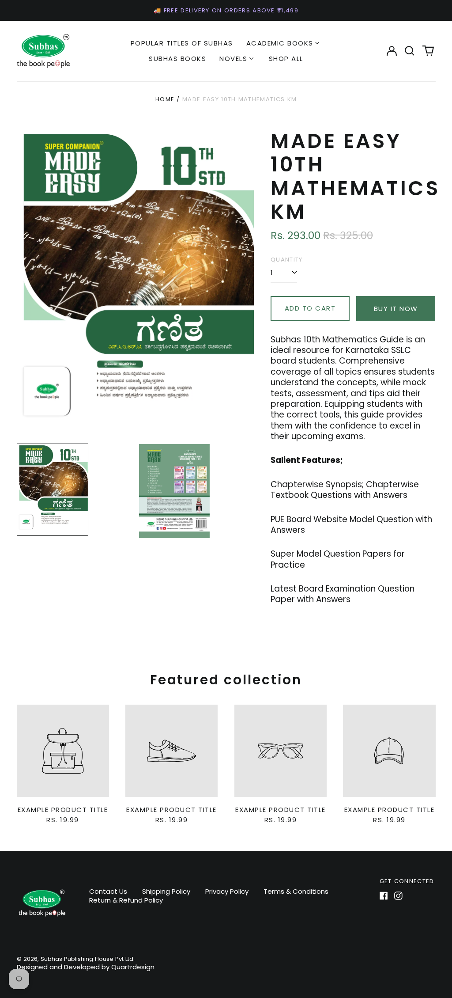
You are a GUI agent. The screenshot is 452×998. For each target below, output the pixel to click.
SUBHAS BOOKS (177, 58)
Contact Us (108, 891)
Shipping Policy (166, 891)
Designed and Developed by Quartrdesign (85, 966)
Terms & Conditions (296, 891)
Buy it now (396, 308)
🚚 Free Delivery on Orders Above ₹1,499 (226, 10)
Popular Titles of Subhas (182, 43)
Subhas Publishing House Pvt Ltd (87, 959)
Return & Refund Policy (126, 900)
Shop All (286, 58)
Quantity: (288, 259)
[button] (410, 50)
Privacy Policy (227, 891)
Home (164, 99)
